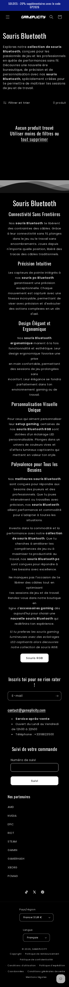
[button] (7, 17)
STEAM (12, 841)
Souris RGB (34, 658)
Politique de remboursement (42, 953)
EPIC (11, 824)
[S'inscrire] (57, 695)
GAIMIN (12, 850)
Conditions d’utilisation (21, 965)
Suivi (34, 781)
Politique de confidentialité (36, 959)
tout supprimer (34, 139)
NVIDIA (12, 816)
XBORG (12, 867)
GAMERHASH (16, 859)
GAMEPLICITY (39, 949)
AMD (11, 807)
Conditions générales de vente (46, 971)
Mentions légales (36, 977)
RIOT (11, 833)
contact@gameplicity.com (27, 710)
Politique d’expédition (52, 965)
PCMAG (13, 876)
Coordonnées (16, 971)
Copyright (15, 953)
